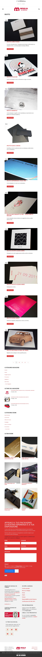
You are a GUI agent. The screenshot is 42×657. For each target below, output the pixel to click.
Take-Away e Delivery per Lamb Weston (28, 458)
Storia (23, 592)
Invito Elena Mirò (13, 318)
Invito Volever (12, 77)
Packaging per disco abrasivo (27, 484)
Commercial (7, 417)
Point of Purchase (8, 424)
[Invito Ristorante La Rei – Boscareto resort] (21, 203)
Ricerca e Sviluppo (26, 590)
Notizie (6, 370)
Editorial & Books (8, 419)
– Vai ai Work (7, 429)
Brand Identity (7, 415)
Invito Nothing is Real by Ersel (17, 350)
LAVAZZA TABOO (24, 509)
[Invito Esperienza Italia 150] (21, 169)
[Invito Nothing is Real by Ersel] (21, 339)
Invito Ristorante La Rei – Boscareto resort (20, 215)
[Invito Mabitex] (21, 99)
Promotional (7, 426)
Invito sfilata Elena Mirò (16, 284)
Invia (6, 575)
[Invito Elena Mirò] (21, 306)
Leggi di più (23, 655)
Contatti (35, 649)
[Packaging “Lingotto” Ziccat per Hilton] (12, 447)
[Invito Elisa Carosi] (21, 134)
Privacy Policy (19, 566)
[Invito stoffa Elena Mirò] (21, 239)
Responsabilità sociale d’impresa (29, 599)
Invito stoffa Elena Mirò (16, 251)
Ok (17, 655)
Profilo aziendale (26, 588)
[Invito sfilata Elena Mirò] (21, 273)
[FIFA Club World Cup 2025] (12, 472)
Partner (23, 597)
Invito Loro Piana (13, 42)
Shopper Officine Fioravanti (9, 509)
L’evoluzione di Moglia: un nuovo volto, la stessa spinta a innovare (22, 390)
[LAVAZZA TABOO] (29, 498)
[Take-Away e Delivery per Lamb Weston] (29, 447)
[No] (40, 654)
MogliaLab (6, 379)
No (19, 655)
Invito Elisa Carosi (13, 146)
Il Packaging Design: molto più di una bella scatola (20, 403)
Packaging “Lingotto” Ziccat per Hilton (10, 458)
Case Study (7, 381)
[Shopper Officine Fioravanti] (12, 498)
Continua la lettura (10, 82)
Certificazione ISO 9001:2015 (28, 601)
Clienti (23, 594)
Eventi (6, 372)
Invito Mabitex (12, 110)
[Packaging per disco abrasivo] (29, 472)
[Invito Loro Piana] (21, 30)
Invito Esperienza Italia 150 (16, 181)
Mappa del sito (34, 648)
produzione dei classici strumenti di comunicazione (12, 594)
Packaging (6, 422)
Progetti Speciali (8, 374)
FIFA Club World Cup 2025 (10, 484)
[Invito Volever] (21, 65)
